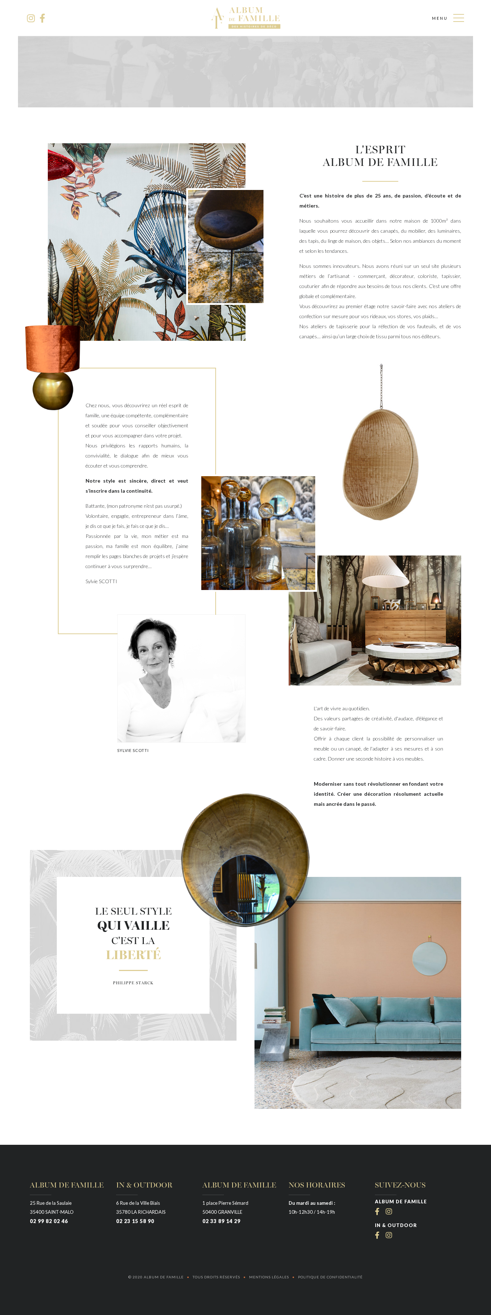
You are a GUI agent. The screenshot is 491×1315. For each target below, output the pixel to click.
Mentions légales (269, 1277)
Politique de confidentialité (330, 1277)
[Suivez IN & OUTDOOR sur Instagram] (389, 1235)
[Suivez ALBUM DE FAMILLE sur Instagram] (389, 1211)
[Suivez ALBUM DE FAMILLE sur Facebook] (378, 1211)
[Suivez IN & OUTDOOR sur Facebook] (378, 1235)
